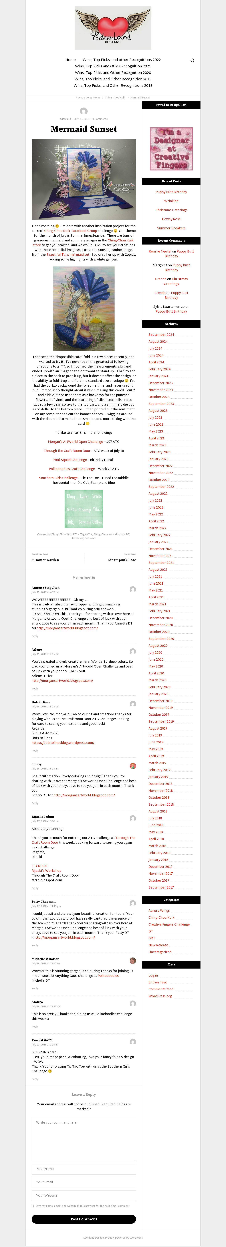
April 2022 (156, 521)
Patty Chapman (44, 901)
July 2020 (155, 653)
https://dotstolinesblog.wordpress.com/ (63, 743)
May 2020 (156, 666)
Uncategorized (160, 952)
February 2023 (159, 452)
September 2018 (161, 805)
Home (70, 60)
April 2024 (156, 362)
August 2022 (158, 494)
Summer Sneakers (171, 228)
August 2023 (158, 411)
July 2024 (155, 348)
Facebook (77, 538)
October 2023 (159, 397)
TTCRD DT (40, 866)
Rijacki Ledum (43, 816)
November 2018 (161, 791)
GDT (152, 938)
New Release (158, 945)
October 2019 (159, 715)
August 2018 (158, 811)
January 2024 (159, 376)
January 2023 (158, 459)
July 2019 (155, 735)
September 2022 (161, 487)
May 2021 (156, 590)
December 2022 (161, 466)
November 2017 (161, 874)
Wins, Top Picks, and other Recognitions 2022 (122, 60)
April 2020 (156, 673)
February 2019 (159, 770)
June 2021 (156, 583)
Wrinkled (171, 201)
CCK (89, 534)
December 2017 (160, 867)
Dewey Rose (171, 219)
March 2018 (157, 846)
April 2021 (156, 597)
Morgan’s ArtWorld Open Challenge (75, 442)
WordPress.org (160, 996)
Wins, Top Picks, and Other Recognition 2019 (113, 79)
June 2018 (156, 825)
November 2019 (161, 708)
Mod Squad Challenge (70, 460)
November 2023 (161, 390)
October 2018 (159, 798)
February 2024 (160, 369)
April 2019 (156, 756)
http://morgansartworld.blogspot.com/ (67, 628)
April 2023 (156, 438)
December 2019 (160, 701)
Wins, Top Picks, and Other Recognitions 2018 (113, 86)
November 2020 (161, 625)
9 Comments (100, 119)
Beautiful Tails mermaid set (67, 255)
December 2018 (160, 784)
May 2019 (156, 749)
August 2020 (158, 646)
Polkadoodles (108, 976)
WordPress (136, 1238)
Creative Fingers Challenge (169, 924)
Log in (153, 975)
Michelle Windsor (45, 959)
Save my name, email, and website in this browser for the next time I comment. (83, 1206)
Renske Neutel (160, 252)
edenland (65, 119)
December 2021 (160, 549)
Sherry (37, 764)
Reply (35, 636)
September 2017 (161, 887)
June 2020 (156, 660)
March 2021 (157, 604)
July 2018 (155, 818)
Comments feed (161, 989)
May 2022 (156, 514)
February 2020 (159, 687)
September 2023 (161, 404)
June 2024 (156, 355)
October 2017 (159, 881)
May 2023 (156, 431)
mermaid (90, 538)
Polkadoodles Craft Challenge (72, 469)
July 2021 (155, 577)
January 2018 (158, 860)
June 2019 (156, 742)
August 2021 (158, 570)
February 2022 (159, 535)
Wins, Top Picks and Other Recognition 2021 (113, 66)
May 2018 (156, 832)
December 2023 (161, 383)
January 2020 (158, 694)
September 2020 (161, 639)
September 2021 (161, 563)
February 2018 (159, 853)
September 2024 (161, 335)
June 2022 (156, 507)
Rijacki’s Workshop (46, 871)
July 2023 (155, 418)
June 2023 (156, 425)
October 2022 (159, 480)
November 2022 (161, 473)
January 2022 (158, 542)
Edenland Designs (94, 1238)
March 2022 (157, 528)
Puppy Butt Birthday (171, 192)
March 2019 (157, 763)
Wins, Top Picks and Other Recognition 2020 (113, 73)
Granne (160, 279)
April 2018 (156, 839)
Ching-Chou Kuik (115, 98)
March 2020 (157, 680)
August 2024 (158, 342)
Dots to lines (41, 702)
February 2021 (159, 611)
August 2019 (158, 728)
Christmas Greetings (171, 210)
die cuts (120, 534)
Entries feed (158, 982)
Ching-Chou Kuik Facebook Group (70, 231)
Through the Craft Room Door (67, 451)
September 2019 (161, 722)
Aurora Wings (159, 911)
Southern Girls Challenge (58, 478)
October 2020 (159, 632)
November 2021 (161, 556)
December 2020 (161, 618)
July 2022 (155, 501)
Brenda (160, 293)
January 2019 (158, 777)
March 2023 (157, 445)
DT (75, 534)
